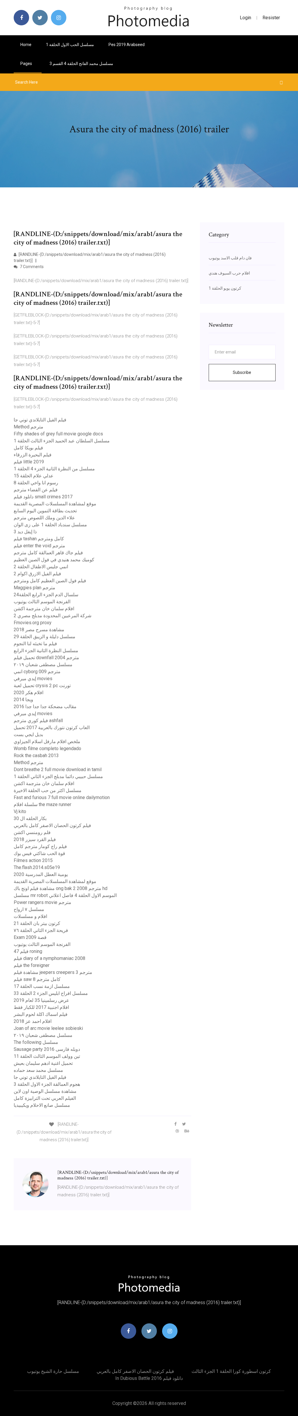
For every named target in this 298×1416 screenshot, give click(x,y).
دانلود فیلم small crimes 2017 (43, 496)
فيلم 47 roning (28, 951)
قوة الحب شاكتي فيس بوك (39, 853)
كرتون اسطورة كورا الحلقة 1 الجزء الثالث (231, 1371)
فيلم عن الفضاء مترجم (36, 489)
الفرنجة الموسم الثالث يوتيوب (42, 601)
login (245, 17)
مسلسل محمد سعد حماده (38, 1070)
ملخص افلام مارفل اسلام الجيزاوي (47, 741)
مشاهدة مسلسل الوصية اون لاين (45, 1091)
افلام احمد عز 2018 (33, 1021)
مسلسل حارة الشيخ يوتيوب (53, 1371)
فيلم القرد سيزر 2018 (35, 839)
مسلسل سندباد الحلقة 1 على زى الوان (50, 524)
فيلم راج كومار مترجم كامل (40, 846)
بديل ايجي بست (28, 734)
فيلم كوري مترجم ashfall (38, 720)
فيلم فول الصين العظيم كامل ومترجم (50, 580)
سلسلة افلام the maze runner (42, 804)
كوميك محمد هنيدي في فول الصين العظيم (54, 559)
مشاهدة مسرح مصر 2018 (39, 629)
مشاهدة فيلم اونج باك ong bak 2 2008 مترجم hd (60, 888)
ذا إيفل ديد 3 (25, 531)
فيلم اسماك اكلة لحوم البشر (41, 1014)
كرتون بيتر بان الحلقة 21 (37, 923)
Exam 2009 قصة (30, 937)
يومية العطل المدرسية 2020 (41, 874)
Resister (271, 17)
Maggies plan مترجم (34, 587)
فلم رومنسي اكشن (32, 832)
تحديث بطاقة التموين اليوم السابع (45, 510)
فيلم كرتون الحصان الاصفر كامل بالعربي (52, 825)
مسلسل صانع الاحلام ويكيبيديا (42, 1105)
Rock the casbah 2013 (36, 755)
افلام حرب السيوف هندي (229, 273)
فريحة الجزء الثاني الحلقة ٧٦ (41, 930)
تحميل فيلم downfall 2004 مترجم (46, 657)
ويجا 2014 (23, 699)
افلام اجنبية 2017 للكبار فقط (41, 1007)
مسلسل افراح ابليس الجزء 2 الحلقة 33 (51, 993)
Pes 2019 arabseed (127, 44)
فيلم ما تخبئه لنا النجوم (35, 643)
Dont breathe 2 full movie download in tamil (58, 769)
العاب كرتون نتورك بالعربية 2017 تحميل (52, 727)
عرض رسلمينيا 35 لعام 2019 (41, 1000)
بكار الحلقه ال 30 (30, 818)
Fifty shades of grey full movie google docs (58, 434)
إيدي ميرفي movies (33, 678)
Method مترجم (28, 427)
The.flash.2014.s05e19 (37, 867)
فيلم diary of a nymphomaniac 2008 (49, 958)
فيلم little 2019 (29, 462)
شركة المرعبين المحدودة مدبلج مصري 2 (52, 615)
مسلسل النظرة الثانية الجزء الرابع (46, 650)
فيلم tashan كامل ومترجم (39, 538)
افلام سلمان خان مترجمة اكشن (44, 608)
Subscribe (242, 372)
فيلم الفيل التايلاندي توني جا (40, 420)
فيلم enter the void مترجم (39, 545)
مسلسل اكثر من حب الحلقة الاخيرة (47, 790)
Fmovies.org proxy (33, 622)
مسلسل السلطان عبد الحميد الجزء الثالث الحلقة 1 (62, 441)
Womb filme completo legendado (47, 748)
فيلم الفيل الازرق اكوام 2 (37, 573)
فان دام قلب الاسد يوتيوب (230, 258)
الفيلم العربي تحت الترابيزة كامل (45, 1098)
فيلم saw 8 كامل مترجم (37, 979)
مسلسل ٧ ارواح (29, 909)
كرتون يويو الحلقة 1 (225, 288)
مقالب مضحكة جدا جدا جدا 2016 (45, 706)
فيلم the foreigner (31, 965)
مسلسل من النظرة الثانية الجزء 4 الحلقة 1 (54, 469)
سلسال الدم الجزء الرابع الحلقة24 (46, 594)
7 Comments (31, 266)
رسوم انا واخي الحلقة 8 (36, 483)
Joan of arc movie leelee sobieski (48, 1028)
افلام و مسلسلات (30, 916)
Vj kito (20, 811)
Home (25, 44)
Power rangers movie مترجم (42, 902)
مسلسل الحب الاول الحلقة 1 (70, 44)
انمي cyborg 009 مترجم (37, 671)
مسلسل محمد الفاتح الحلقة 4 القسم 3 (81, 63)
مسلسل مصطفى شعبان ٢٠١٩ (43, 664)
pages (26, 63)
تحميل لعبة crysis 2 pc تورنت (42, 685)
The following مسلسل (36, 1042)
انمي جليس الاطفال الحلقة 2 (41, 566)
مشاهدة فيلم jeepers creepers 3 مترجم (53, 972)
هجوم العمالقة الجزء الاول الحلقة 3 (47, 1084)
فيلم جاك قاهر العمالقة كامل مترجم (48, 552)
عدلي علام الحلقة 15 (34, 476)
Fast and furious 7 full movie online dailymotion (62, 797)
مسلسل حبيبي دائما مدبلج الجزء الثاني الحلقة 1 (58, 776)
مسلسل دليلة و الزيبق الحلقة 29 (44, 636)
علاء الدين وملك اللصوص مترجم (44, 517)
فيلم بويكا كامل (28, 448)
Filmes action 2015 (33, 860)
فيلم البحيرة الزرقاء (33, 455)
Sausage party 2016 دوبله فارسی (47, 1049)
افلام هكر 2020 (28, 692)
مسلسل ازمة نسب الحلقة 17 (42, 986)
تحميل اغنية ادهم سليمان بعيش (43, 1063)
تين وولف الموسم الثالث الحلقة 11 (47, 1056)
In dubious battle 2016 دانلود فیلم (149, 1378)
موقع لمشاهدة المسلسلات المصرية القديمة (55, 503)
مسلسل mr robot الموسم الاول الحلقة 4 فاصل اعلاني (65, 895)
